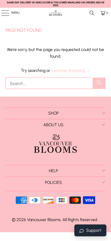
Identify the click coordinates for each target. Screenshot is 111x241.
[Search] (92, 13)
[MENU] (2, 13)
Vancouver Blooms (44, 219)
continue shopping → (70, 70)
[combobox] (55, 83)
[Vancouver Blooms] (55, 13)
